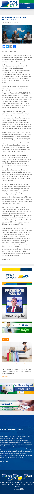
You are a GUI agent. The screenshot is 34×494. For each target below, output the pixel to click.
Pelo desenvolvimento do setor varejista (14, 364)
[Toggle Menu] (28, 7)
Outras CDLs (4, 461)
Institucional (27, 3)
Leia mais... (5, 376)
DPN (21, 3)
